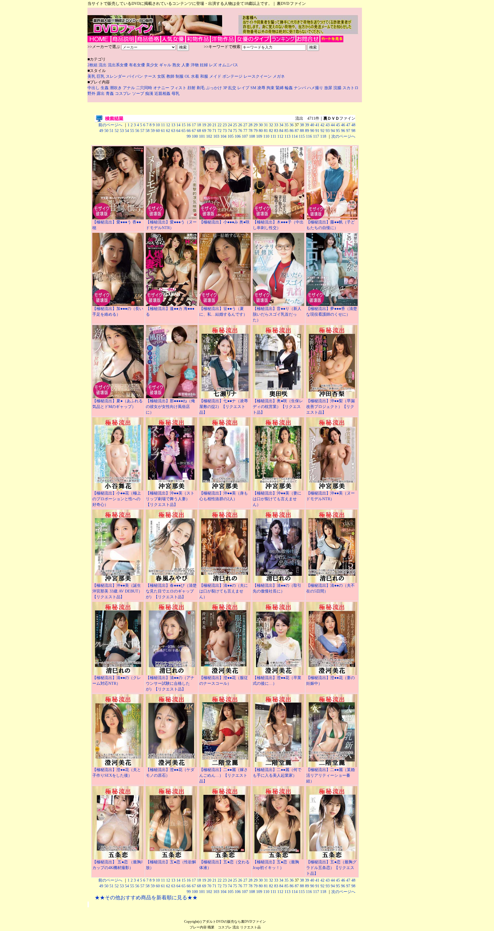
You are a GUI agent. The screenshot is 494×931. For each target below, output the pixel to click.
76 (240, 131)
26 (240, 125)
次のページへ (343, 136)
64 (178, 131)
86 (292, 131)
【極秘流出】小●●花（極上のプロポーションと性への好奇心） (116, 499)
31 (266, 125)
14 (178, 125)
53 (122, 131)
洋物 (195, 65)
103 (216, 136)
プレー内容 (198, 927)
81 (266, 131)
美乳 (91, 76)
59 (153, 131)
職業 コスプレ (220, 927)
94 (333, 131)
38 (302, 125)
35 (286, 125)
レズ (213, 65)
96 (343, 131)
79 (256, 131)
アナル (129, 88)
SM (253, 88)
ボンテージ (232, 76)
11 (163, 125)
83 (276, 131)
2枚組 (93, 65)
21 (214, 125)
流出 (103, 65)
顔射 (192, 88)
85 (286, 131)
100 (195, 136)
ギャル (165, 65)
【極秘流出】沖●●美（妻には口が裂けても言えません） (277, 499)
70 (209, 131)
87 (297, 131)
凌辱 (261, 88)
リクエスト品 (250, 927)
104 (223, 136)
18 (199, 125)
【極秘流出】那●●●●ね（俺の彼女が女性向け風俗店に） (170, 407)
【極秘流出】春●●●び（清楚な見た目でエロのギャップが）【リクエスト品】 (171, 591)
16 (189, 125)
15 (184, 125)
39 (307, 125)
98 (353, 131)
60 (158, 131)
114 (295, 136)
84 (281, 131)
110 (266, 136)
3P (225, 88)
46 (343, 125)
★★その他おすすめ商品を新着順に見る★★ (146, 897)
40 (312, 125)
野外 (92, 93)
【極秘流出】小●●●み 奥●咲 (224, 222)
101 (202, 136)
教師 (170, 76)
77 (245, 131)
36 (292, 125)
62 (168, 131)
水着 (195, 76)
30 (261, 125)
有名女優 (137, 65)
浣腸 (337, 88)
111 (273, 136)
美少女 (152, 65)
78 (250, 131)
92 (322, 131)
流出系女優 (118, 65)
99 (189, 136)
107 (245, 136)
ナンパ (300, 88)
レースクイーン (258, 76)
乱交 (232, 88)
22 (220, 125)
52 (117, 131)
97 (348, 131)
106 (238, 136)
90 (312, 131)
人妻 (186, 65)
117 (316, 136)
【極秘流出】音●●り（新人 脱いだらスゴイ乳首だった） (277, 314)
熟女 (177, 65)
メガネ (279, 76)
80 (261, 131)
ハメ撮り (315, 88)
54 (127, 131)
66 (189, 131)
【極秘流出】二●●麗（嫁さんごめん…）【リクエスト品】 (223, 775)
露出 (101, 93)
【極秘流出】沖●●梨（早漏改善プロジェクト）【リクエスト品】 (330, 407)
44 (333, 125)
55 (132, 131)
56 (137, 131)
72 (220, 131)
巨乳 (101, 76)
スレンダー (116, 76)
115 (302, 136)
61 (163, 131)
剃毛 (201, 88)
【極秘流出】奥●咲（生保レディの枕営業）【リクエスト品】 (278, 407)
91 (317, 131)
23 (225, 125)
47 (348, 125)
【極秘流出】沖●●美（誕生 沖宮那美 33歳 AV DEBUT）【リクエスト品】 (117, 591)
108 (252, 136)
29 (256, 125)
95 (338, 131)
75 (235, 131)
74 (230, 131)
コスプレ (123, 93)
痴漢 (149, 93)
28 (250, 125)
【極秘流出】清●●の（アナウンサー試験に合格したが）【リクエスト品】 (170, 683)
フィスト (178, 88)
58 (148, 131)
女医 (161, 76)
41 (317, 125)
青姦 (110, 93)
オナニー (161, 88)
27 (245, 125)
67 (194, 131)
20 (209, 125)
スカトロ (350, 88)
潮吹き (116, 88)
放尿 (328, 88)
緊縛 (280, 88)
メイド (215, 76)
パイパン (135, 76)
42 (322, 125)
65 (184, 131)
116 (309, 136)
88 (302, 131)
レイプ (243, 88)
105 (231, 136)
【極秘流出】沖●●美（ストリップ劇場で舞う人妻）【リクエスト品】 (170, 499)
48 (353, 125)
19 (204, 125)
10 (158, 125)
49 (101, 131)
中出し (94, 88)
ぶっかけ (214, 88)
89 (307, 131)
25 (235, 125)
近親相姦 (163, 93)
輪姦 (289, 88)
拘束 (271, 88)
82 (271, 131)
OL (187, 76)
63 (173, 131)
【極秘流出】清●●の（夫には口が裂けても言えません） (223, 591)
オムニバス (228, 65)
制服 (180, 76)
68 (199, 131)
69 (204, 131)
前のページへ (110, 125)
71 (214, 131)
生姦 (105, 88)
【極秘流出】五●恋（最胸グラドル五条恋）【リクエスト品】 (331, 868)
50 (106, 131)
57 (142, 131)
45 (338, 125)
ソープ (138, 93)
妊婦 (204, 65)
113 (287, 136)
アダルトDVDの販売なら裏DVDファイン (234, 922)
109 (259, 136)
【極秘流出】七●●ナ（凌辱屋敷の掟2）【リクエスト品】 (223, 407)
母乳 (176, 93)
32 (271, 125)
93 (328, 131)
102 (209, 136)
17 (194, 125)
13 (173, 125)
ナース (150, 76)
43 (328, 125)
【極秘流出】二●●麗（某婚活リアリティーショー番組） (330, 775)
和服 (204, 76)
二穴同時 (144, 88)
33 (276, 125)
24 (230, 125)
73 (225, 131)
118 (323, 136)
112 (280, 136)
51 (111, 131)
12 (168, 125)
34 (281, 125)
